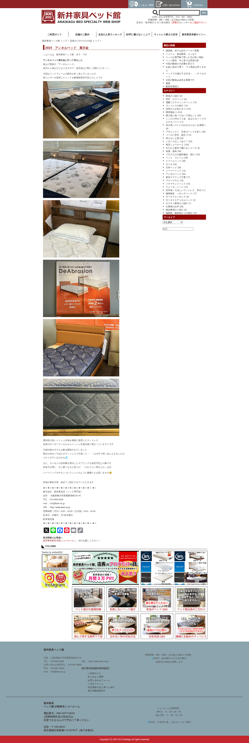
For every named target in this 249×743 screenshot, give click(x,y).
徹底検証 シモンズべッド (179, 193)
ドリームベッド (173, 160)
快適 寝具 (171, 151)
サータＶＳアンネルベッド (179, 200)
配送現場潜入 (172, 86)
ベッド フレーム (174, 157)
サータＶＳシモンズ (176, 196)
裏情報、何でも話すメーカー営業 (182, 50)
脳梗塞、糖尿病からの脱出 (179, 212)
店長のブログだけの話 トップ (84, 40)
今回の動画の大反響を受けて (180, 63)
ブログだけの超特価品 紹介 (180, 154)
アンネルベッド (173, 173)
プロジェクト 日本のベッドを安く (183, 131)
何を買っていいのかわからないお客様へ (186, 125)
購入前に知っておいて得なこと (181, 115)
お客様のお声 (172, 206)
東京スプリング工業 (176, 177)
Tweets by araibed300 (52, 552)
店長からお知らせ (174, 108)
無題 (168, 83)
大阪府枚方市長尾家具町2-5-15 (65, 495)
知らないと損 (172, 138)
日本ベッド (171, 167)
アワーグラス (172, 180)
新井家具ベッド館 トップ (54, 40)
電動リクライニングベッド (179, 102)
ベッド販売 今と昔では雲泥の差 (182, 60)
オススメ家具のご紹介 (177, 203)
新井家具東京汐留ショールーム (58, 540)
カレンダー (184, 22)
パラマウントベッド (176, 183)
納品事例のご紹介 (174, 209)
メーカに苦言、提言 (176, 134)
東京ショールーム (174, 144)
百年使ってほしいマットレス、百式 (183, 190)
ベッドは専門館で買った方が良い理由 (184, 57)
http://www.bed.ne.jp (60, 507)
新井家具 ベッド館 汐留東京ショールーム (62, 704)
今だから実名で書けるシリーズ (181, 147)
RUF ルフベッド (174, 99)
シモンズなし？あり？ (177, 141)
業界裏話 (170, 112)
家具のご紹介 (172, 95)
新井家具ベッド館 (54, 649)
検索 (204, 13)
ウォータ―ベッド (174, 186)
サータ (169, 164)
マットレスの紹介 (174, 105)
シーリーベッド (173, 170)
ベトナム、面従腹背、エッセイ (181, 53)
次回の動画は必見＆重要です (180, 79)
